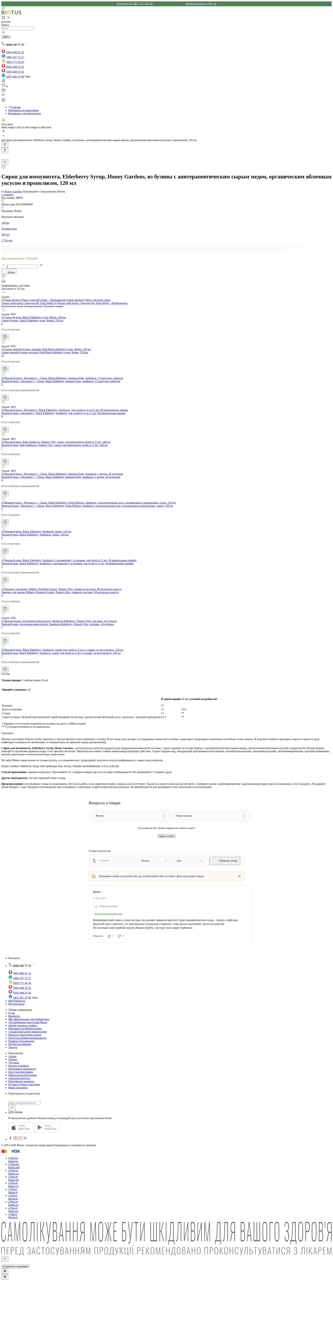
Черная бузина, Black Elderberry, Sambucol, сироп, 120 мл (35, 534)
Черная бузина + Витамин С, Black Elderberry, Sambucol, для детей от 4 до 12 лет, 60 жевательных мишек (63, 413)
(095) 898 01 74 (15, 52)
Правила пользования (21, 1041)
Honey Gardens (13, 191)
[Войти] (3, 81)
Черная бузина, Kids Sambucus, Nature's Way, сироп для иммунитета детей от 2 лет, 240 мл (54, 445)
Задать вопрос (166, 836)
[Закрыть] (4, 1259)
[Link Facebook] (10, 1139)
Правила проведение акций (24, 1034)
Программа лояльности (22, 1068)
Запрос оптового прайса (22, 1025)
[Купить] (4, 337)
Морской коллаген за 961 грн (201, 3)
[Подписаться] (11, 1108)
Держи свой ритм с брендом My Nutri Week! (27, 303)
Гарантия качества (19, 1078)
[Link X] (25, 1139)
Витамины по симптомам (23, 110)
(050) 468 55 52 (15, 66)
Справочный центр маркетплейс (27, 1031)
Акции (12, 1056)
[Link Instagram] (15, 1139)
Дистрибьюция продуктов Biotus (27, 1022)
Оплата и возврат (18, 1065)
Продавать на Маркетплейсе (25, 1028)
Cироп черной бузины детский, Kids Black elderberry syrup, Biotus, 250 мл (44, 352)
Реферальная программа (22, 1075)
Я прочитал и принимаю (15, 1266)
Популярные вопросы (21, 1081)
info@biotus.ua (16, 1000)
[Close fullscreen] (4, 162)
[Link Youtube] (20, 1139)
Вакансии (14, 1016)
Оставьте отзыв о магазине (24, 1084)
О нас (11, 1012)
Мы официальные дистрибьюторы (28, 1019)
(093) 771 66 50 (15, 62)
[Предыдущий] (4, 145)
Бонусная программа (20, 1071)
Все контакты (16, 1003)
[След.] (4, 150)
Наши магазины (17, 1087)
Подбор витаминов (19, 1044)
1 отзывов (7, 194)
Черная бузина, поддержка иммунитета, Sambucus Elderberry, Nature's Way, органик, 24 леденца (57, 624)
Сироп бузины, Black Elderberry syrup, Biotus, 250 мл (32, 320)
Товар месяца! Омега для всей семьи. (88, 300)
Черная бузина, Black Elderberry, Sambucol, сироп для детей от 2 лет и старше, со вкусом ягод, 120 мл (61, 653)
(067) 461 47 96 (15, 76)
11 (2, 355)
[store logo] (11, 13)
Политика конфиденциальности (27, 1037)
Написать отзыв (228, 860)
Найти (6, 37)
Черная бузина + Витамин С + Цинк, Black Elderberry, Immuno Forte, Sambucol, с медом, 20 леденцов (60, 477)
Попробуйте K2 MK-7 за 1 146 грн (135, 3)
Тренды (12, 1047)
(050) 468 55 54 (15, 71)
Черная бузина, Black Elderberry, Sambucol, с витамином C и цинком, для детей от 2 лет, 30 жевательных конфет (67, 563)
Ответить (98, 936)
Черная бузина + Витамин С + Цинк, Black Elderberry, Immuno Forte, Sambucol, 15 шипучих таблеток (60, 381)
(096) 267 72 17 (15, 57)
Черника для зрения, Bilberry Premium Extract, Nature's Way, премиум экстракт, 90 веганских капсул (60, 592)
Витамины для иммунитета (24, 113)
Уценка (12, 1059)
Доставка (13, 1062)
